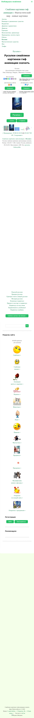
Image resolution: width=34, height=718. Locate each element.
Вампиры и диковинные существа (13, 21)
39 (14, 133)
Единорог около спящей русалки (17, 296)
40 (15, 133)
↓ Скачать (11, 121)
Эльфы (4, 46)
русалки (27, 145)
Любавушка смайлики (11, 2)
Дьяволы (4, 28)
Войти (10, 521)
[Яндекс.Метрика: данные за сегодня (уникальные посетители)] (17, 715)
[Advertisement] (17, 220)
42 (19, 133)
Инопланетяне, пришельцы (10, 33)
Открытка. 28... (21, 711)
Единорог (5, 30)
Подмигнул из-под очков (17, 305)
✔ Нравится (22, 121)
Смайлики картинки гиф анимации (13, 139)
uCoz (23, 713)
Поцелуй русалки (17, 292)
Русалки (4, 39)
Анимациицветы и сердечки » (17, 383)
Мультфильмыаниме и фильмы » (17, 482)
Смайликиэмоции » (17, 368)
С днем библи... (12, 711)
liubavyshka (17, 147)
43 (21, 133)
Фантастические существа (10, 42)
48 (31, 133)
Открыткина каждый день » (17, 497)
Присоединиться (21, 521)
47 (29, 133)
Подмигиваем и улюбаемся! (17, 307)
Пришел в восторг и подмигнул (17, 303)
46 (27, 133)
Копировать (27, 75)
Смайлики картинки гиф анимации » (17, 316)
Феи (3, 44)
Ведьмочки (5, 23)
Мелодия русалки (17, 299)
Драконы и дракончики (9, 26)
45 (25, 133)
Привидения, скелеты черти (11, 35)
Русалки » (17, 51)
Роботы (4, 37)
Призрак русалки (17, 294)
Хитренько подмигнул (17, 301)
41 (17, 133)
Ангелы (4, 19)
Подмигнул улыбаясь (17, 310)
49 (12, 135)
